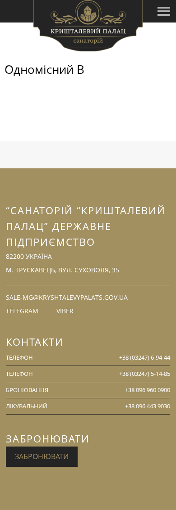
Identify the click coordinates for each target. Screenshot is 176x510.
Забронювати (42, 456)
